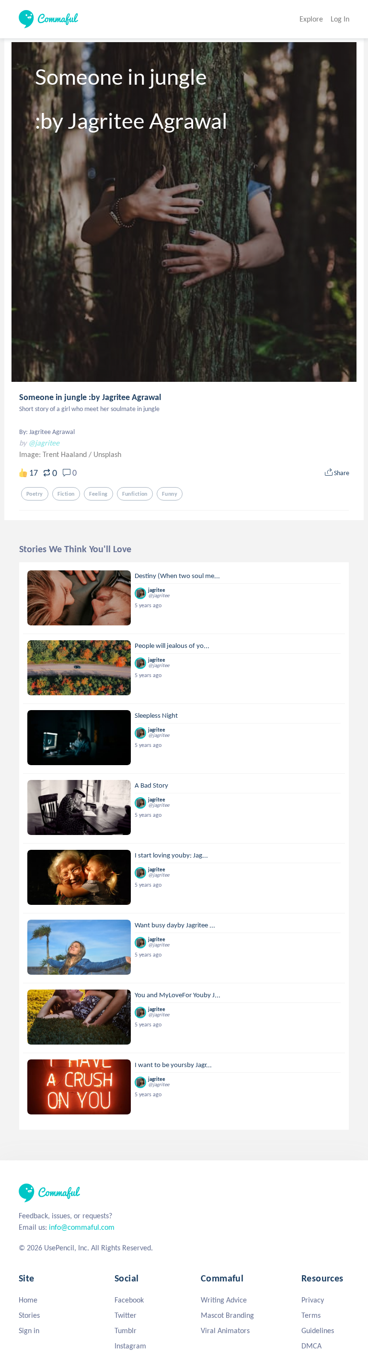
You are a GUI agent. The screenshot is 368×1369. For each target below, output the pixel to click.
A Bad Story (151, 785)
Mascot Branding (227, 1315)
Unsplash (107, 454)
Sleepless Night (156, 715)
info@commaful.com (82, 1227)
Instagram (130, 1345)
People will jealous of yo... (172, 645)
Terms (311, 1315)
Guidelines (317, 1330)
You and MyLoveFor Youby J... (177, 995)
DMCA (311, 1345)
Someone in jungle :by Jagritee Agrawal (90, 397)
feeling (98, 493)
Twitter (126, 1315)
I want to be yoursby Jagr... (173, 1064)
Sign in (29, 1330)
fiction (66, 493)
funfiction (135, 493)
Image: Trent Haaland (54, 454)
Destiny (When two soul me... (177, 575)
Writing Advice (224, 1299)
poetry (34, 493)
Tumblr (126, 1330)
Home (28, 1299)
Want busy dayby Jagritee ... (175, 925)
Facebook (129, 1299)
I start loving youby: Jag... (171, 855)
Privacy (312, 1299)
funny (169, 493)
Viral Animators (225, 1330)
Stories (29, 1315)
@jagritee (43, 442)
